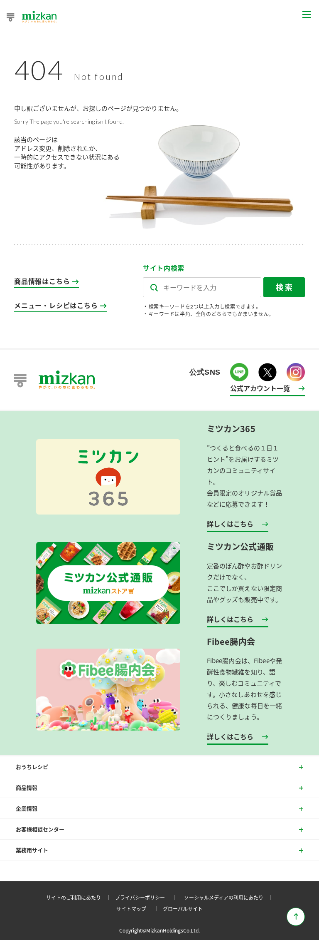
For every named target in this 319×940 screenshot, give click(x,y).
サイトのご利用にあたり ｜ (79, 897)
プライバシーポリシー (147, 897)
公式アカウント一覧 (260, 388)
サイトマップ (138, 908)
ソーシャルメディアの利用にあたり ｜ (230, 897)
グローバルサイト (183, 908)
